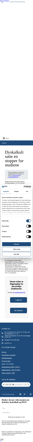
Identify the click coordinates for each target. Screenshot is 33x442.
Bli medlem (18, 310)
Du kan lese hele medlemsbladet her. (14, 176)
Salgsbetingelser (7, 358)
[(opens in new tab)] (16, 1)
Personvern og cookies (8, 355)
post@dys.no (8, 343)
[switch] (28, 226)
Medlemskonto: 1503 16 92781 (11, 370)
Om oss (4, 352)
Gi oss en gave (6, 361)
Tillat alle (16, 244)
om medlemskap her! (19, 292)
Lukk (2, 439)
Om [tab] (27, 191)
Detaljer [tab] (16, 191)
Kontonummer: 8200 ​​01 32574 (11, 367)
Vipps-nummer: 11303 (8, 373)
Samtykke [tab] (6, 191)
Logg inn (18, 300)
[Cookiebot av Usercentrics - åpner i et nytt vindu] (23, 187)
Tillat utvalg (16, 249)
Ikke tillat (16, 254)
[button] (16, 417)
